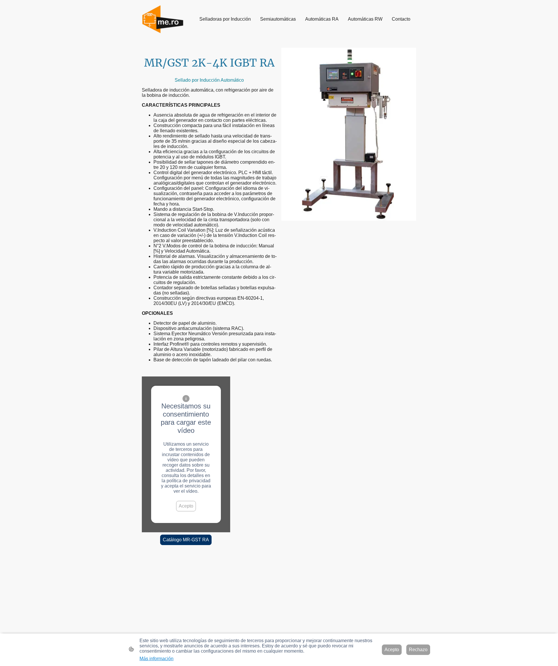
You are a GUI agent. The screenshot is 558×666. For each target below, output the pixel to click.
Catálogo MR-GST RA (186, 539)
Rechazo (418, 649)
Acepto (186, 505)
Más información (157, 658)
